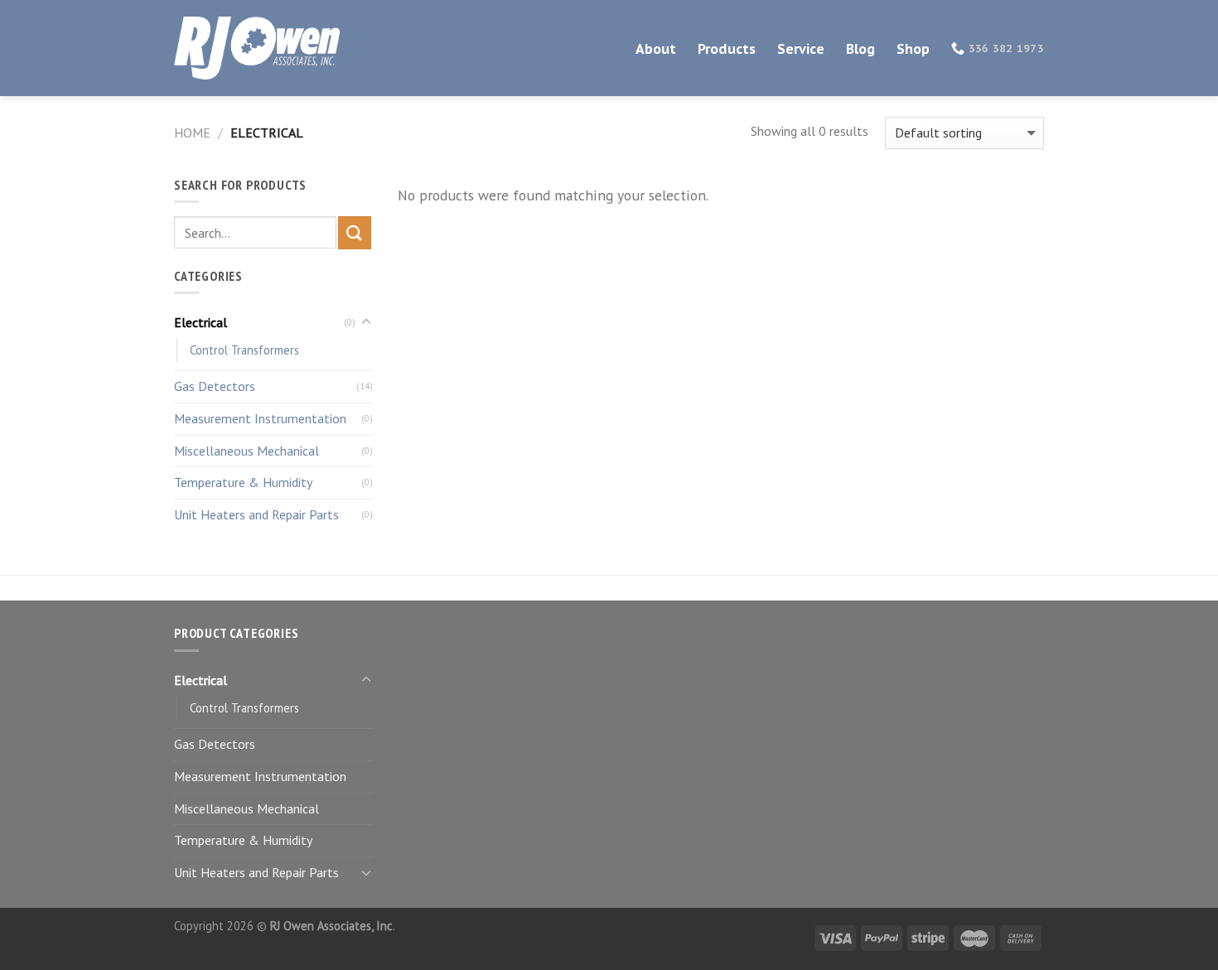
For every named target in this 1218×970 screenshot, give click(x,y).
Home (192, 132)
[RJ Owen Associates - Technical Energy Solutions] (257, 48)
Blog (860, 49)
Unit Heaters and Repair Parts (256, 514)
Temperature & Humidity (243, 482)
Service (800, 49)
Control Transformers (244, 350)
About (656, 49)
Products (727, 49)
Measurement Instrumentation (260, 418)
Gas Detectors (214, 386)
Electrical (200, 322)
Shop (913, 49)
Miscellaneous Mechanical (246, 450)
